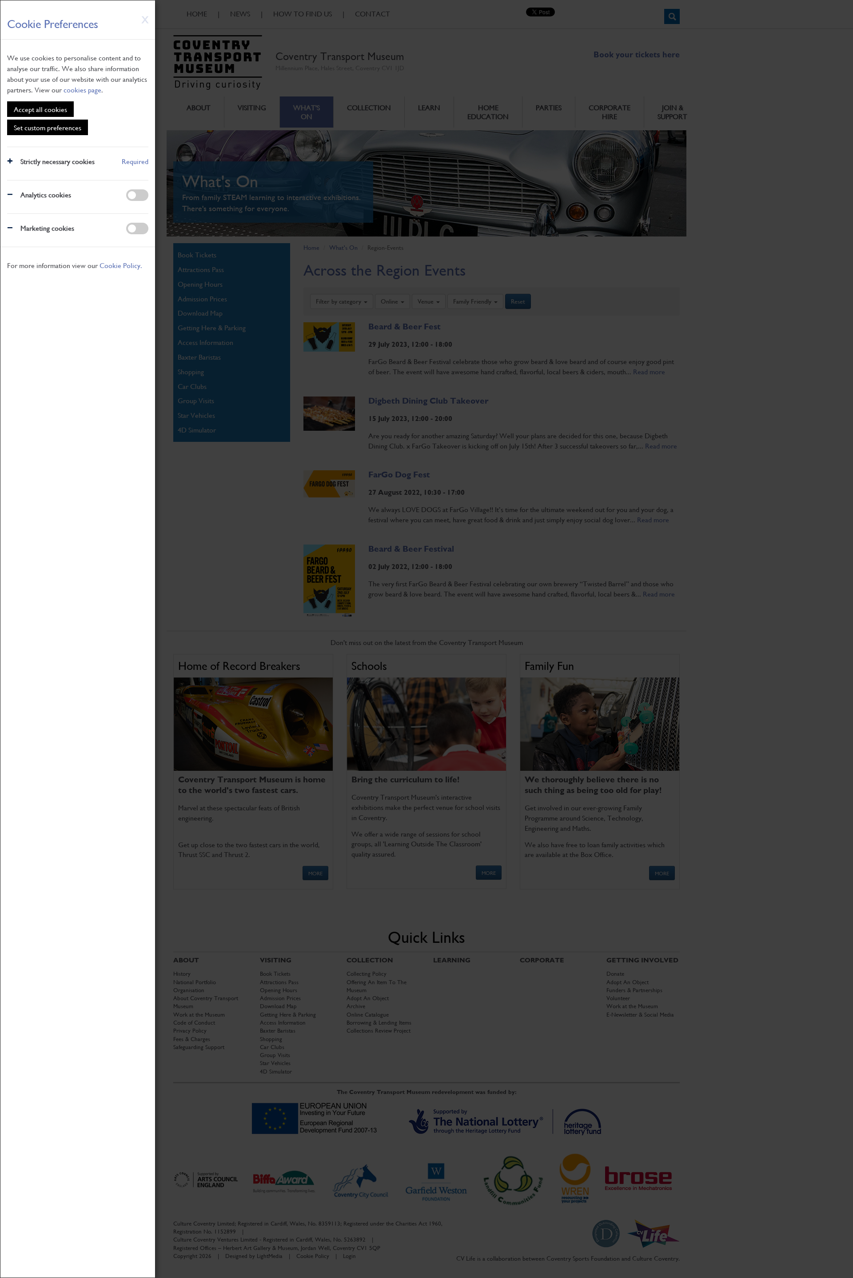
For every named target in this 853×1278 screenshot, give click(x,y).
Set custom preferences (47, 127)
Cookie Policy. (121, 265)
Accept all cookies (40, 109)
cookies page (82, 89)
